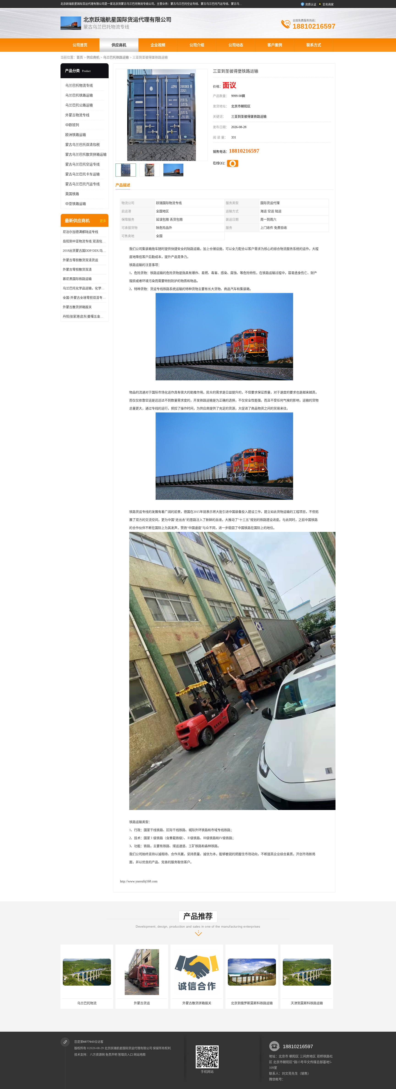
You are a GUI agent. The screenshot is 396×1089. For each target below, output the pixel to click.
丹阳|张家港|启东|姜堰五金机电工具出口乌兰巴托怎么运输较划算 (84, 316)
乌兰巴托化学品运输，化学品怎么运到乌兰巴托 (84, 288)
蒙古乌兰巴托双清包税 (82, 144)
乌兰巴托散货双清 (307, 1003)
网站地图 (140, 1054)
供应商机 (119, 45)
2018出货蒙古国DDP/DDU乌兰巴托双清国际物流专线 (84, 250)
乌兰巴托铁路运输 (116, 57)
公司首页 (80, 45)
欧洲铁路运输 (75, 135)
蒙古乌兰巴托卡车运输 (82, 174)
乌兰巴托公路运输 (79, 105)
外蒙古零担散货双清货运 (80, 260)
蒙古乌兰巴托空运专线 (82, 164)
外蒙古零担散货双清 (77, 269)
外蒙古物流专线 (77, 115)
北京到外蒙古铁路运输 (252, 1003)
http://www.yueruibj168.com (138, 881)
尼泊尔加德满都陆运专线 (80, 232)
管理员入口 (125, 1054)
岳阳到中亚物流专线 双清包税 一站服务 (84, 241)
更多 (103, 221)
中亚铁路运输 (75, 204)
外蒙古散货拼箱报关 (77, 307)
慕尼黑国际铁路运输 (77, 279)
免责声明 (111, 1054)
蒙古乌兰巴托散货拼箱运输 (86, 154)
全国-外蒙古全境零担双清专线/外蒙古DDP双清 (84, 297)
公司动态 (235, 45)
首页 (80, 57)
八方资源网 (97, 1054)
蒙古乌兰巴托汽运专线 (82, 184)
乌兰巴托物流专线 (79, 85)
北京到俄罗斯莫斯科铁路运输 (142, 1003)
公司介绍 (197, 45)
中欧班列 (72, 125)
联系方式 (313, 45)
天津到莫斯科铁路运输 (197, 1003)
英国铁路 (72, 194)
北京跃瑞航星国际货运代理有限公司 (128, 1048)
